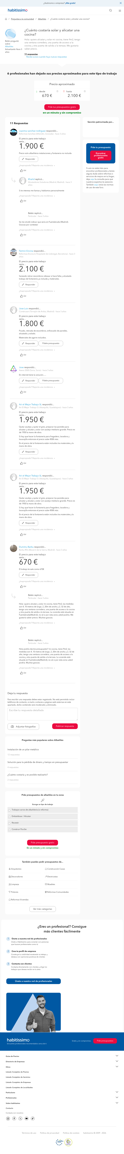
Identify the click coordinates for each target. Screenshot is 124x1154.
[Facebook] (14, 1118)
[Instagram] (8, 1118)
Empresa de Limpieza (14, 1067)
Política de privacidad (49, 1133)
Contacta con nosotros (14, 1113)
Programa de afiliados (14, 1111)
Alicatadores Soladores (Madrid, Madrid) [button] (46, 182)
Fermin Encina (26, 251)
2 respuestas (13, 780)
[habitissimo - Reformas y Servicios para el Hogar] (17, 11)
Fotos (8, 1075)
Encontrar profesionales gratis (101, 155)
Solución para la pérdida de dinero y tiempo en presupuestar (38, 762)
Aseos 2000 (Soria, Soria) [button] (30, 370)
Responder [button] (30, 159)
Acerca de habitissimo (14, 1106)
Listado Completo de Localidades (19, 1087)
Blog (8, 1070)
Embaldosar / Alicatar (21, 816)
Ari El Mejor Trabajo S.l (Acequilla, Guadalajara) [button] (40, 408)
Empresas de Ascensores (15, 1065)
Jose (21, 367)
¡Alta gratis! (70, 3)
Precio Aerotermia (13, 1062)
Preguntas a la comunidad (22, 19)
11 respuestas (31, 54)
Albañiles (42, 19)
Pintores (9, 1079)
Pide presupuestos (105, 1041)
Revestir (15, 823)
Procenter (9, 1077)
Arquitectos (10, 1086)
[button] (10, 34)
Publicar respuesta (65, 726)
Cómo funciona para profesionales (19, 1101)
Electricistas (10, 1081)
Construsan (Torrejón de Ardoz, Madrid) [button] (37, 312)
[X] (20, 1118)
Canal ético (10, 1109)
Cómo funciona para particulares (18, 1095)
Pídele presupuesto (50, 343)
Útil (24, 170)
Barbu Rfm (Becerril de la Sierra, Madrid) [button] (37, 550)
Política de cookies (71, 1133)
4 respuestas (13, 767)
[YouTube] (26, 1118)
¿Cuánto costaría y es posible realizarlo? (28, 775)
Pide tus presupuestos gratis (62, 107)
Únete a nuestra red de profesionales (33, 981)
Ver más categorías (42, 909)
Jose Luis (23, 309)
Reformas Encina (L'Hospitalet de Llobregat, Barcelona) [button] (43, 254)
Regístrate (9, 1098)
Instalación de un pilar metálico (23, 750)
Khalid (31, 179)
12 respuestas (14, 755)
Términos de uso (29, 1133)
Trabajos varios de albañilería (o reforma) (30, 810)
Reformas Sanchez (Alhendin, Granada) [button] (36, 134)
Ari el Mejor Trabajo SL (30, 405)
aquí (92, 179)
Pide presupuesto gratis (42, 843)
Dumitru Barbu (26, 547)
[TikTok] (33, 1118)
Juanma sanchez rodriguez (32, 131)
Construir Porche (19, 829)
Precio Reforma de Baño (15, 1059)
